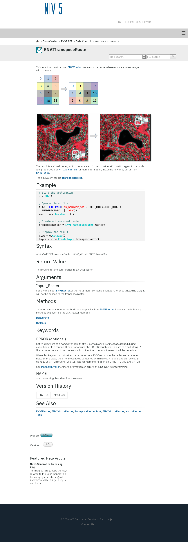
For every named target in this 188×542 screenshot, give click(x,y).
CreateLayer (66, 239)
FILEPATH (55, 207)
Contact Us (87, 524)
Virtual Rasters (68, 169)
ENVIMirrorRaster (62, 411)
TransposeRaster (72, 177)
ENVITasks (42, 172)
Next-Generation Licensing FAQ (46, 465)
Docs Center (50, 41)
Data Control (83, 41)
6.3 (48, 444)
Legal (110, 519)
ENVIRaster (75, 67)
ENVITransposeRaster (79, 224)
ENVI (48, 196)
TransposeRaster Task (88, 411)
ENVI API (66, 41)
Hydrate (41, 322)
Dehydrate (42, 317)
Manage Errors (50, 366)
